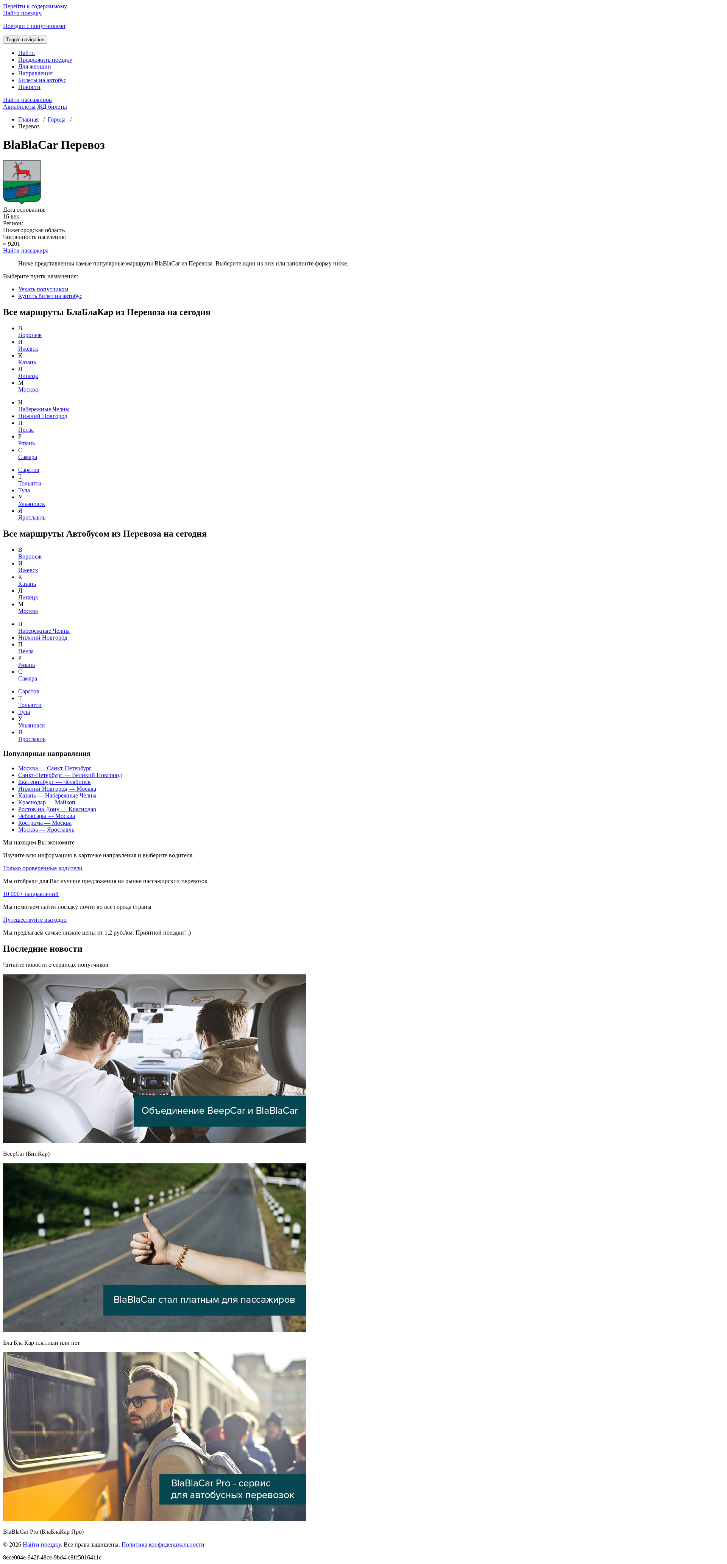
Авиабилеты (19, 106)
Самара (27, 457)
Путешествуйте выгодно (35, 919)
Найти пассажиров (27, 100)
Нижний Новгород (42, 416)
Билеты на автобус (42, 80)
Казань (27, 362)
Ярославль (31, 517)
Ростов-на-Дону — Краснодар (57, 809)
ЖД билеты (52, 106)
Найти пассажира (25, 250)
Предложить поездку (45, 59)
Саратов (28, 470)
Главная (28, 119)
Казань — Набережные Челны (57, 795)
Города (57, 119)
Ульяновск (31, 504)
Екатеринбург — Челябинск (54, 782)
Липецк (28, 376)
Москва (28, 389)
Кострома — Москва (45, 822)
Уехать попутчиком (43, 289)
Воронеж (30, 335)
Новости (29, 87)
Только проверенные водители (43, 868)
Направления (35, 73)
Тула (24, 490)
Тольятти (30, 483)
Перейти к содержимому (35, 6)
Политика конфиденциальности (163, 1544)
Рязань (26, 443)
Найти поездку (42, 1544)
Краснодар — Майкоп (46, 802)
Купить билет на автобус (50, 296)
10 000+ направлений (31, 894)
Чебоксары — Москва (46, 816)
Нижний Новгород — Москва (57, 788)
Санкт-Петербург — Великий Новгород (70, 775)
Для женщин (34, 66)
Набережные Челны (44, 409)
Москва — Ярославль (46, 829)
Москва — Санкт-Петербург (55, 768)
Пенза (26, 429)
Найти (26, 53)
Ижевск (28, 348)
